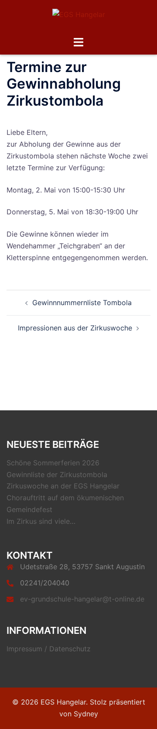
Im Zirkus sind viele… (41, 521)
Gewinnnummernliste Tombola (82, 302)
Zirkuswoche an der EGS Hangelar (63, 485)
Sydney (86, 713)
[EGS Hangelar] (78, 17)
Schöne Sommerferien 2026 (53, 462)
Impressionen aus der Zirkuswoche (75, 327)
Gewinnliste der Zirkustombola (57, 474)
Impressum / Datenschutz (49, 648)
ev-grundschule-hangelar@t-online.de (82, 599)
